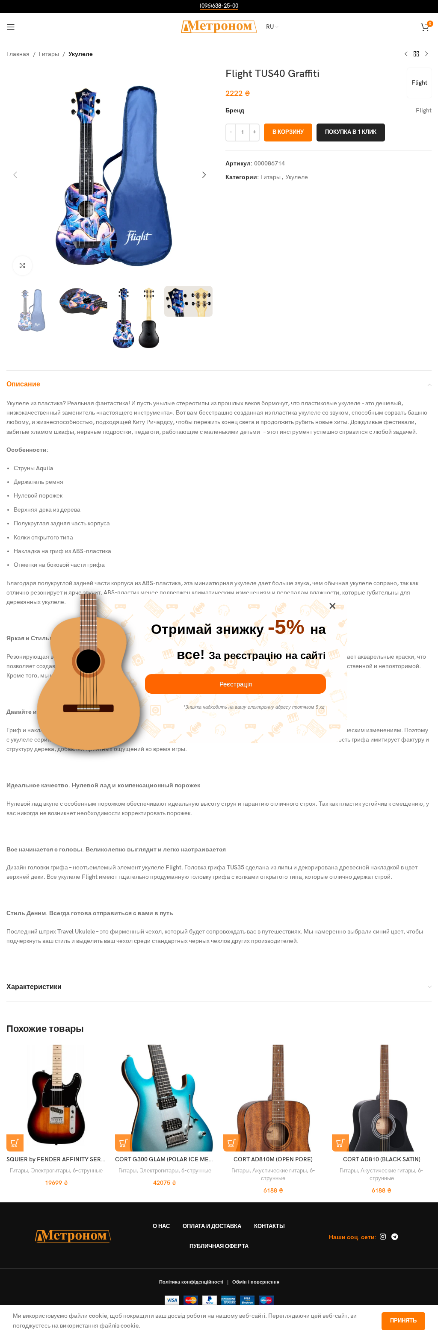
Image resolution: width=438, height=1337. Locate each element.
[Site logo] (219, 26)
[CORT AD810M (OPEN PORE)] (273, 1098)
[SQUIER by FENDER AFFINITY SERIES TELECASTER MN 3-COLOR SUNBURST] (56, 1098)
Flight (419, 82)
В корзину (288, 132)
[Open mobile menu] (10, 26)
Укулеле (80, 54)
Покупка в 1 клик (350, 132)
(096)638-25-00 (219, 6)
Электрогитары (50, 1170)
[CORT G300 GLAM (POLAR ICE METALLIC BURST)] (165, 1098)
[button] (15, 174)
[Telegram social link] (394, 1237)
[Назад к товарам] (416, 54)
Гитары (49, 54)
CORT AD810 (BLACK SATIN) (381, 1159)
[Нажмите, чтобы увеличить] (22, 265)
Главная (18, 54)
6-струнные (88, 1170)
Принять (403, 1320)
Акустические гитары (279, 1170)
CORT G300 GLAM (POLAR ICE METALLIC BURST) (182, 1159)
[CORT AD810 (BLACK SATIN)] (382, 1098)
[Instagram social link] (382, 1237)
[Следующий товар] (426, 54)
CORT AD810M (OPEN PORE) (273, 1159)
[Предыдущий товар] (406, 54)
